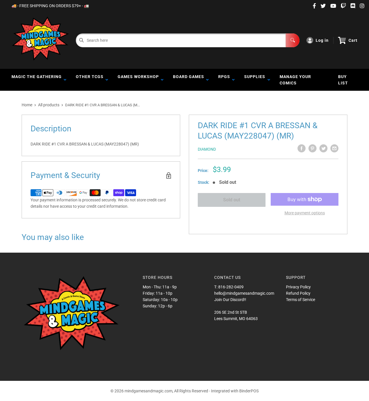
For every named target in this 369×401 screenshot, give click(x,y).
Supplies (254, 79)
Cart (353, 40)
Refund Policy (298, 293)
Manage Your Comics (295, 79)
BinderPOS (249, 391)
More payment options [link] (305, 213)
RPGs (224, 79)
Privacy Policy (298, 287)
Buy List (343, 79)
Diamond (207, 149)
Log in (322, 40)
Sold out (231, 200)
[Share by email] (334, 148)
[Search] (293, 40)
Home (27, 105)
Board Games (188, 79)
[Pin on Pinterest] (312, 148)
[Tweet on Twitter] (323, 148)
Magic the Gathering (37, 79)
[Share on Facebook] (302, 148)
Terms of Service (300, 299)
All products (48, 105)
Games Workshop (138, 79)
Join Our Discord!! (230, 299)
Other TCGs (89, 79)
